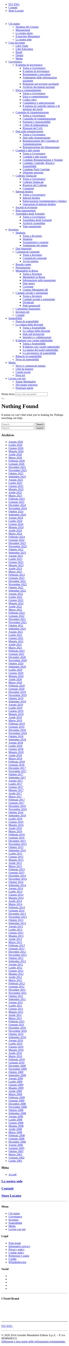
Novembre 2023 (17, 546)
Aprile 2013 (15, 939)
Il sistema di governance (29, 64)
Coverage (28, 286)
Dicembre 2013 (17, 913)
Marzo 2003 (15, 1154)
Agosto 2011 (15, 1002)
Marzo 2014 (15, 904)
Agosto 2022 (15, 593)
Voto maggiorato (32, 226)
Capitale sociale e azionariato (32, 292)
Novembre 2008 (17, 1106)
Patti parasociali (31, 305)
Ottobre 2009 (15, 1072)
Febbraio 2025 (16, 498)
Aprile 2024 (15, 530)
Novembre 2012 (17, 954)
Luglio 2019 (15, 707)
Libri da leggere (24, 368)
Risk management (26, 210)
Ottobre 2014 (15, 882)
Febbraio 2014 (16, 907)
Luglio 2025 (15, 482)
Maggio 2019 (16, 714)
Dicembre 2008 (17, 1103)
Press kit (20, 375)
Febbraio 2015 (16, 869)
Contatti (12, 7)
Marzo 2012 (15, 980)
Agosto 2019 (15, 704)
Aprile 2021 (15, 644)
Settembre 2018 (17, 739)
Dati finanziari (23, 248)
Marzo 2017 (15, 796)
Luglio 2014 (15, 891)
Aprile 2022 (15, 606)
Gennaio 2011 (16, 1024)
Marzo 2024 (15, 533)
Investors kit (22, 311)
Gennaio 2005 (16, 1148)
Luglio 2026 (15, 444)
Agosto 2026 (15, 441)
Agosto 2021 (15, 631)
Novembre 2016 (17, 809)
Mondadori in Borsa (27, 270)
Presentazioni (23, 267)
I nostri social (23, 372)
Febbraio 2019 (16, 723)
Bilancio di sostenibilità (29, 356)
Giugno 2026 (15, 448)
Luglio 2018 (15, 745)
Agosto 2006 (15, 1144)
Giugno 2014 (15, 894)
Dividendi (28, 302)
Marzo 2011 (15, 1018)
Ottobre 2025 (15, 473)
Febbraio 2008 (16, 1135)
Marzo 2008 (15, 1132)
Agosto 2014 (15, 888)
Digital (19, 55)
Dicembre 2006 (17, 1141)
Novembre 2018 (17, 733)
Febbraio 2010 (16, 1059)
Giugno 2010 (15, 1046)
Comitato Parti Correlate (36, 169)
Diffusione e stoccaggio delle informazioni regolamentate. (33, 1341)
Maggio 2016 (16, 825)
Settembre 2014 (17, 885)
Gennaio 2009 (16, 1100)
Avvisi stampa (30, 261)
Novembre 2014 (17, 878)
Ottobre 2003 (15, 1151)
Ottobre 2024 (15, 511)
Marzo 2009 (15, 1094)
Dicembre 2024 (17, 505)
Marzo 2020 (15, 682)
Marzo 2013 (15, 942)
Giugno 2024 (15, 524)
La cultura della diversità (29, 324)
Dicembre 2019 (17, 692)
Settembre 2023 (17, 552)
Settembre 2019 (17, 701)
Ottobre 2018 (15, 736)
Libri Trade (22, 45)
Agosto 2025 (15, 479)
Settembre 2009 (17, 1075)
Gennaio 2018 (16, 764)
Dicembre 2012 (17, 951)
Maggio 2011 (15, 1011)
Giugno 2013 (15, 932)
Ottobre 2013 (15, 920)
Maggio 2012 (16, 973)
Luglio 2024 (15, 520)
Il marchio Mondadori (28, 36)
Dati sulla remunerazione (29, 131)
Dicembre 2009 (17, 1065)
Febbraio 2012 (16, 983)
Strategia (20, 232)
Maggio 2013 (16, 935)
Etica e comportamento (28, 90)
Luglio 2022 (15, 596)
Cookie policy (16, 1252)
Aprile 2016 (15, 828)
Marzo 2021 (15, 647)
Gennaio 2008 (16, 1138)
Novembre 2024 (17, 508)
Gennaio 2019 (16, 726)
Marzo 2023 (15, 571)
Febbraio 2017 (16, 799)
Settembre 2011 (17, 999)
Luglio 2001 (15, 1160)
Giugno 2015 (15, 856)
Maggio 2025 (16, 489)
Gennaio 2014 (16, 910)
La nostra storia (24, 33)
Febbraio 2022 (16, 612)
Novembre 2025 (17, 470)
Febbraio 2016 (16, 834)
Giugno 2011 (15, 1008)
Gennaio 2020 (16, 688)
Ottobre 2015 (15, 847)
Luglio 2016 (15, 818)
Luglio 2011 (15, 1005)
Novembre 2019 (17, 695)
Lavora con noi (16, 378)
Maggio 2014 (16, 897)
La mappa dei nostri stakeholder (40, 349)
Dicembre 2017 (17, 768)
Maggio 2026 (16, 451)
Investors (13, 229)
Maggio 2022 (16, 603)
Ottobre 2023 (15, 549)
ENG (17, 4)
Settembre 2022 (17, 590)
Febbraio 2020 (16, 685)
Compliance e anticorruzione (39, 102)
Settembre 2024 (17, 514)
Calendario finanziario (28, 308)
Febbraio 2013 (16, 945)
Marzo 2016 (15, 831)
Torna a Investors (32, 235)
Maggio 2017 (16, 790)
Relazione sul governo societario (41, 83)
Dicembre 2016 (17, 806)
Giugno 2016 (15, 821)
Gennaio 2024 (16, 539)
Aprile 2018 (15, 755)
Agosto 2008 (15, 1116)
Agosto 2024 (15, 517)
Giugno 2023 (15, 562)
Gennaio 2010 (16, 1062)
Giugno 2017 (15, 787)
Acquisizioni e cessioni (35, 242)
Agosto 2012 (15, 964)
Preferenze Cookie (18, 1255)
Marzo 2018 (15, 758)
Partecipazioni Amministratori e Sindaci (45, 201)
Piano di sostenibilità (27, 321)
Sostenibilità (15, 318)
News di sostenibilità (27, 359)
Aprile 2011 (15, 1015)
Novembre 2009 (17, 1068)
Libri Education (24, 49)
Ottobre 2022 (15, 587)
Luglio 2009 (15, 1081)
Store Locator (16, 10)
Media (19, 58)
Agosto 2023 (15, 555)
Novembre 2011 (17, 992)
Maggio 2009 (16, 1087)
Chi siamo (14, 23)
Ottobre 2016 (15, 812)
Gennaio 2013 (16, 948)
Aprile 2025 (15, 492)
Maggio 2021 (16, 641)
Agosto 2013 (15, 926)
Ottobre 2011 (15, 996)
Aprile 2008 (15, 1129)
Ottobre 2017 (15, 774)
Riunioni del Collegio (35, 185)
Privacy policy (16, 1249)
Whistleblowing (17, 1262)
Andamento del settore (35, 245)
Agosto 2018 (15, 742)
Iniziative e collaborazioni (37, 337)
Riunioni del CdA (33, 128)
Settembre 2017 (17, 777)
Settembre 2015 (17, 850)
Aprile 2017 (15, 793)
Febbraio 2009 (16, 1097)
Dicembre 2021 (17, 619)
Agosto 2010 (15, 1040)
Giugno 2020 (15, 673)
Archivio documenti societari (39, 87)
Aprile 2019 (15, 717)
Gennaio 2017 (16, 802)
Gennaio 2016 (16, 837)
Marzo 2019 (15, 720)
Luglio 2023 (15, 558)
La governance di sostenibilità (39, 353)
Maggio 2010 (16, 1049)
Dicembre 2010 (17, 1027)
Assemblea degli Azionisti (30, 213)
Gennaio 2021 (16, 653)
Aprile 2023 (15, 568)
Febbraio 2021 (16, 650)
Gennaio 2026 (16, 463)
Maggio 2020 (16, 676)
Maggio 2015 (16, 859)
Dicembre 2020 (17, 657)
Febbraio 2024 (16, 536)
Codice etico (30, 99)
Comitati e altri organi (28, 150)
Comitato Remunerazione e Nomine (43, 159)
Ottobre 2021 (15, 625)
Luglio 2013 (15, 929)
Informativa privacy (19, 1246)
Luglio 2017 (15, 783)
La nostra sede (24, 39)
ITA (10, 4)
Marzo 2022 (15, 609)
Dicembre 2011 (17, 989)
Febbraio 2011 (16, 1021)
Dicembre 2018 (17, 730)
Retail (19, 52)
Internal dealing (24, 191)
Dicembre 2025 (17, 467)
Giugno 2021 (15, 638)
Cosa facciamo (16, 42)
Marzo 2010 (15, 1056)
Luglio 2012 (15, 967)
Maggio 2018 (16, 752)
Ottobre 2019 (15, 698)
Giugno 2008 (15, 1122)
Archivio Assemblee (34, 223)
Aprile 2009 (15, 1091)
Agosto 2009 (15, 1078)
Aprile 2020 (15, 679)
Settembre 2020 (17, 666)
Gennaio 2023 (16, 577)
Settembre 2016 (17, 815)
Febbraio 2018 (16, 761)
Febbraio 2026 (16, 460)
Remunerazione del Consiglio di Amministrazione (41, 142)
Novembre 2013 (17, 916)
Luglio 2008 (15, 1119)
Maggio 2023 (16, 565)
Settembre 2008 (17, 1113)
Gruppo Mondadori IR (35, 289)
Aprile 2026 (15, 454)
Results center (23, 264)
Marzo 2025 (15, 495)
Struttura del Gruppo (27, 26)
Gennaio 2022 (16, 615)
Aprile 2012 (15, 977)
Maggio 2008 (16, 1125)
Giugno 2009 (15, 1084)
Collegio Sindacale (26, 175)
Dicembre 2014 (17, 875)
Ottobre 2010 (15, 1034)
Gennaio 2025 (16, 501)
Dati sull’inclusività (33, 334)
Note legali (14, 1243)
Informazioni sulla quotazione (39, 280)
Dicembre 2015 (17, 840)
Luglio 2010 (15, 1043)
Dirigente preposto (33, 172)
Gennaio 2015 (16, 872)
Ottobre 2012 (15, 958)
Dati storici (29, 283)
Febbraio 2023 (16, 574)
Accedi (12, 1174)
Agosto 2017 (15, 780)
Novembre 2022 (17, 584)
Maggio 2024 (16, 527)
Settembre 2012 (17, 961)
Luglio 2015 (15, 853)
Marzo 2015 (15, 866)
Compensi (28, 188)
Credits (12, 1258)
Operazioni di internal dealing (39, 204)
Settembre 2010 (17, 1037)
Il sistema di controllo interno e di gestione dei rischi (41, 108)
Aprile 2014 (15, 901)
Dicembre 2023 (17, 543)
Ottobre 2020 (15, 663)
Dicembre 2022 (17, 581)
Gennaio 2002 (16, 1157)
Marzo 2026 (15, 457)
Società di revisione (26, 207)
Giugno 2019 (15, 711)
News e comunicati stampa (30, 365)
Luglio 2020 (15, 669)
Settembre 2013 (17, 923)
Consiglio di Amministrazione (32, 112)
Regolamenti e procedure (37, 74)
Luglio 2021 (15, 634)
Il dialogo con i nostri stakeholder (34, 340)
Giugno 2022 (15, 600)
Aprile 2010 (15, 1053)
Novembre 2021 (17, 622)
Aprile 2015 (15, 863)
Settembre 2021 (17, 628)
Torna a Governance (34, 68)
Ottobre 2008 (15, 1110)
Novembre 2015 (17, 844)
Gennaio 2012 (16, 986)
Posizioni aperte (24, 387)
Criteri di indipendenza (35, 125)
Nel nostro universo (27, 384)
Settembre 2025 (17, 476)
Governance (15, 61)
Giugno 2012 (15, 970)
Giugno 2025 (15, 486)
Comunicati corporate (28, 251)
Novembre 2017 (17, 771)
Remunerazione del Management (41, 147)
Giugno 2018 (15, 749)
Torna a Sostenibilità (34, 327)
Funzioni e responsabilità (36, 121)
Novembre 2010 (17, 1030)
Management (23, 30)
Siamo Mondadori (26, 381)
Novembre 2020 (17, 660)
